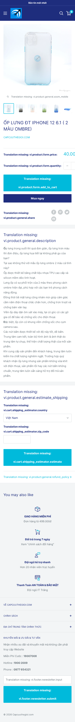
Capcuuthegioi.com (16, 137)
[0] (68, 13)
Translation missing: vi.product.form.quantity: (32, 165)
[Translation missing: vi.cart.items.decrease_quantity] (67, 165)
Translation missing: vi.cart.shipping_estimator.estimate (37, 457)
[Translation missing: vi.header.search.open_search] (61, 13)
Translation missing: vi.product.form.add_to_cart (37, 183)
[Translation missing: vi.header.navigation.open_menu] (5, 13)
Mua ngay (37, 198)
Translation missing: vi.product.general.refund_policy (36, 477)
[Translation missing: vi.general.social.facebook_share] (53, 212)
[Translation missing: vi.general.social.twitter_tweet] (67, 212)
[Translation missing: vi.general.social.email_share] (53, 218)
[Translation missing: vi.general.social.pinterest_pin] (60, 212)
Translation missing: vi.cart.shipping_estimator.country (25, 408)
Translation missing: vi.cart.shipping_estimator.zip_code (17, 429)
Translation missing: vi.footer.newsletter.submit (37, 694)
